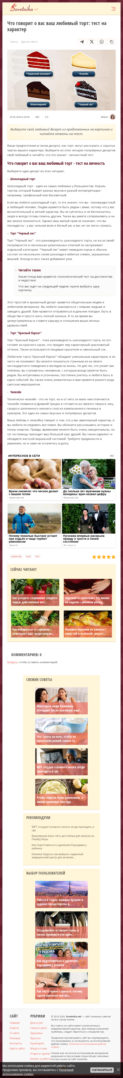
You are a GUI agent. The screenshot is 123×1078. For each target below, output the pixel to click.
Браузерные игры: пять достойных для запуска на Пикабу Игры (63, 837)
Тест (37, 556)
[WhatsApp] (102, 42)
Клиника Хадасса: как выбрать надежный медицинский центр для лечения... (57, 856)
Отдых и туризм (40, 1053)
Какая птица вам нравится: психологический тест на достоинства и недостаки (65, 278)
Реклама (15, 1038)
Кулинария (37, 1043)
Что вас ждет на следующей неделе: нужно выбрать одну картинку (58, 288)
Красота (35, 1038)
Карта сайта (17, 1048)
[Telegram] (82, 42)
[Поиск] (94, 8)
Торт (28, 556)
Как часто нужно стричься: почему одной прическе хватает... (59, 993)
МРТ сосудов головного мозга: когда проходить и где (61, 769)
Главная (15, 1023)
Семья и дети (38, 1028)
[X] (92, 42)
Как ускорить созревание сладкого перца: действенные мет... (35, 600)
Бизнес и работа (40, 1059)
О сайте (14, 1033)
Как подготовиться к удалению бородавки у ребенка (59, 846)
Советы (14, 1028)
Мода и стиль (38, 1048)
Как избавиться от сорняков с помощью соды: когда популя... (33, 631)
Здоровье (36, 1033)
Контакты (16, 1043)
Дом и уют (36, 1023)
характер (16, 556)
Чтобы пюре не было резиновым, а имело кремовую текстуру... (60, 800)
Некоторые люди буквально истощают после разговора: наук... (59, 708)
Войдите (12, 662)
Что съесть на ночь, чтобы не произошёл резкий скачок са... (57, 739)
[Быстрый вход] (104, 8)
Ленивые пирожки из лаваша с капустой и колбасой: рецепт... (85, 631)
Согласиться (102, 1070)
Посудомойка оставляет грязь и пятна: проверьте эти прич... (58, 932)
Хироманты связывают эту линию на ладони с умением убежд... (87, 600)
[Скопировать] (111, 42)
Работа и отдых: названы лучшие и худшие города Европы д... (60, 902)
